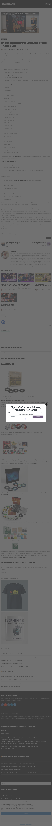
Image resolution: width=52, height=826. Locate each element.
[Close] (46, 404)
